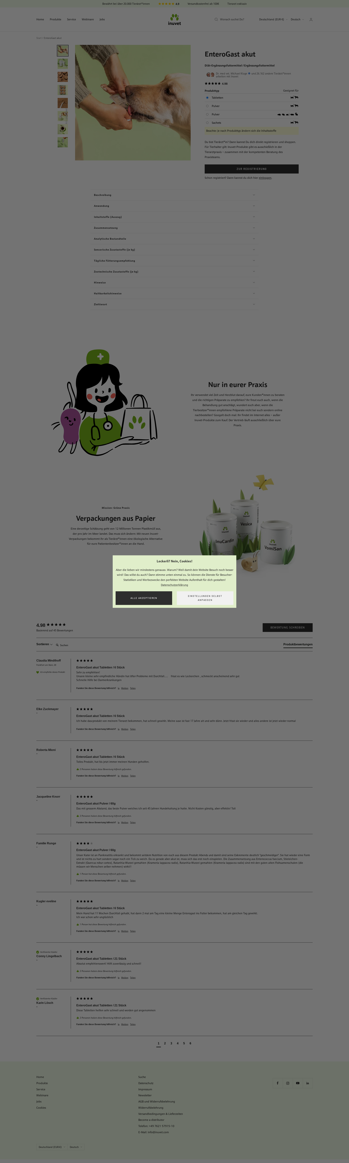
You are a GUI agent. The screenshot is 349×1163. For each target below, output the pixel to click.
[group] (55, 625)
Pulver (216, 106)
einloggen (265, 178)
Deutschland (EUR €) (271, 19)
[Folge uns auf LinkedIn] (308, 1083)
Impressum (145, 1089)
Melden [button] (124, 688)
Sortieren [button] (43, 644)
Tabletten (217, 98)
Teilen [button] (133, 688)
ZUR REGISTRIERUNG (252, 168)
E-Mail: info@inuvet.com (153, 1132)
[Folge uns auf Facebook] (278, 1083)
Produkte (55, 19)
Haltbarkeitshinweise (108, 293)
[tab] (298, 645)
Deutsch (295, 19)
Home (40, 19)
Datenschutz (145, 1083)
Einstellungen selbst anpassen (205, 598)
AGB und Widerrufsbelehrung (156, 1101)
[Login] (311, 19)
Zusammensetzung (106, 228)
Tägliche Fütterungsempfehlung (114, 261)
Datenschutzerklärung (174, 585)
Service (71, 19)
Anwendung (101, 206)
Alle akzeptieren (144, 597)
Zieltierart (100, 304)
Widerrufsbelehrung (150, 1108)
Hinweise (100, 282)
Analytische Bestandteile (110, 239)
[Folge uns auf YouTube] (298, 1083)
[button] (251, 83)
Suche (142, 1077)
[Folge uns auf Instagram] (288, 1083)
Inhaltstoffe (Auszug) (108, 217)
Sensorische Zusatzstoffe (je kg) (114, 249)
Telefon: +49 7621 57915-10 (156, 1126)
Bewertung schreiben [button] (287, 627)
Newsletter (145, 1095)
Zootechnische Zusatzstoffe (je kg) (116, 271)
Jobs (102, 19)
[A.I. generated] (133, 102)
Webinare (88, 19)
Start (39, 38)
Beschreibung (102, 195)
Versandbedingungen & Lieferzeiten (160, 1114)
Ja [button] (118, 688)
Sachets (216, 123)
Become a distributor (151, 1120)
